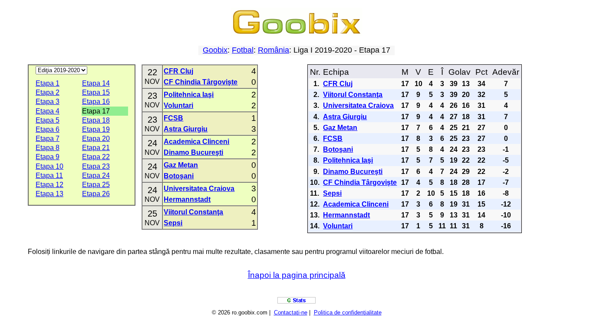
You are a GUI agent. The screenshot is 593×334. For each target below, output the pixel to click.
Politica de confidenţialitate (348, 312)
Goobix (215, 50)
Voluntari (178, 105)
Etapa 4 (47, 111)
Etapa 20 (96, 138)
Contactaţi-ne (290, 312)
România (273, 50)
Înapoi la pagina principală (297, 275)
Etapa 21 (96, 147)
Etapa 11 (49, 175)
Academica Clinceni (196, 141)
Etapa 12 (49, 184)
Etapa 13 (49, 193)
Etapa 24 (96, 175)
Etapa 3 (47, 101)
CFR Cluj (178, 71)
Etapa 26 (96, 193)
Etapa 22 (96, 156)
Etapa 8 (47, 147)
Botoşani (179, 176)
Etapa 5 (47, 120)
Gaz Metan (181, 165)
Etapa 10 (49, 166)
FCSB (173, 118)
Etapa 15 (96, 92)
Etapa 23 (96, 166)
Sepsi (173, 223)
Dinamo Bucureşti (193, 152)
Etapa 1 (47, 83)
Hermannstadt (187, 199)
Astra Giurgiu (186, 129)
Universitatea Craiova (199, 188)
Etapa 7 (47, 138)
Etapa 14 (96, 83)
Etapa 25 (96, 184)
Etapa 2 (47, 92)
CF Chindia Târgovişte (200, 82)
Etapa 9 (47, 156)
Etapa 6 (47, 129)
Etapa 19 (96, 129)
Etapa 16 (96, 101)
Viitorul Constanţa (193, 212)
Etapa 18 (96, 120)
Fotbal (243, 50)
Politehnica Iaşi (189, 94)
